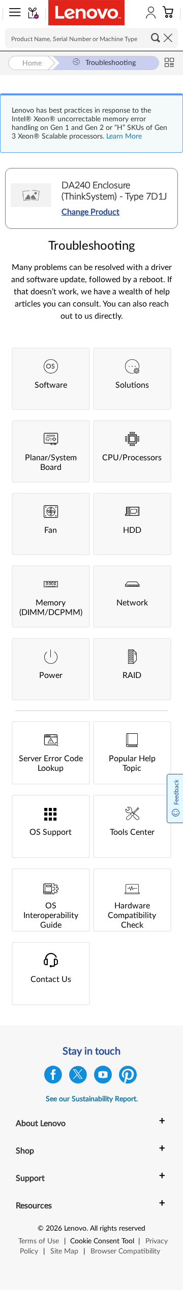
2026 (54, 1228)
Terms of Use (38, 1241)
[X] (78, 1077)
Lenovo (75, 1228)
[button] (13, 14)
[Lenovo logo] (86, 12)
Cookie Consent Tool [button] (102, 1241)
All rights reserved (117, 1228)
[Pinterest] (128, 1077)
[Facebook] (53, 1077)
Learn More (124, 136)
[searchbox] (91, 38)
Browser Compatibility (125, 1251)
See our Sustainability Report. (92, 1099)
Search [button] (155, 37)
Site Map (64, 1251)
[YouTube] (103, 1077)
